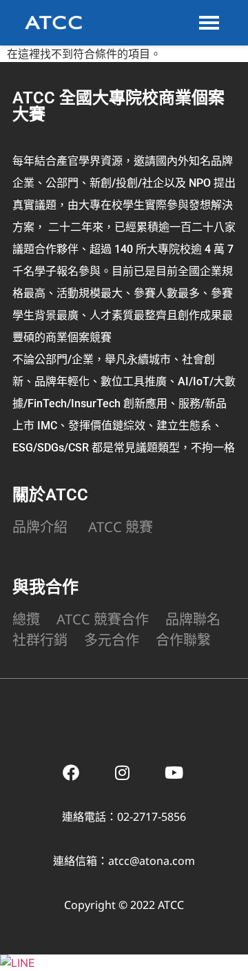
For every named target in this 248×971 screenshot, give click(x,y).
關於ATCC (50, 494)
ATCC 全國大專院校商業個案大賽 (118, 106)
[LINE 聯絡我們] (17, 963)
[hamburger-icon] (209, 22)
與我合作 (45, 587)
